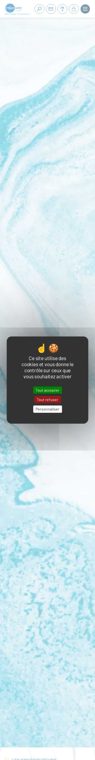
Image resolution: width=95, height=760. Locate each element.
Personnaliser (47, 409)
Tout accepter (47, 390)
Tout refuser (47, 399)
